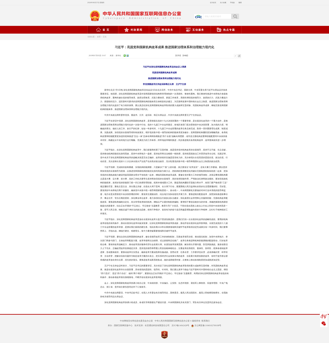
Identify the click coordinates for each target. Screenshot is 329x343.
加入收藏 (223, 2)
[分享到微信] (125, 56)
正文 (105, 37)
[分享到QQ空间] (128, 56)
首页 (99, 37)
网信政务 (167, 29)
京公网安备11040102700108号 (207, 325)
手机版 (232, 2)
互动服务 (198, 29)
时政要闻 (137, 29)
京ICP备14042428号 (180, 325)
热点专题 (229, 29)
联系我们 (206, 321)
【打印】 (178, 56)
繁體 (240, 2)
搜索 (235, 16)
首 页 (106, 29)
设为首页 (213, 2)
